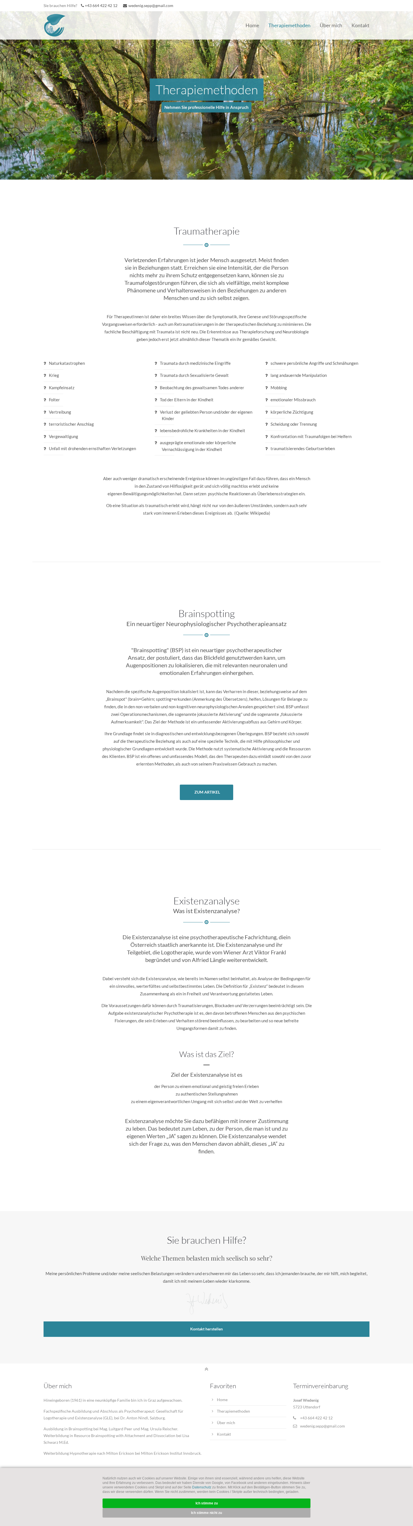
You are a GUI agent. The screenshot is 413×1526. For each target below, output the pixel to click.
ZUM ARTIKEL (207, 792)
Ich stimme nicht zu (206, 1513)
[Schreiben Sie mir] (125, 5)
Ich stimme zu (207, 1503)
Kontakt (224, 1434)
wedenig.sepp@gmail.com (150, 5)
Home (222, 1399)
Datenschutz (201, 1487)
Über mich (226, 1422)
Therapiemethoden (233, 1411)
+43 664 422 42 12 (100, 5)
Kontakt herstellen (206, 1329)
